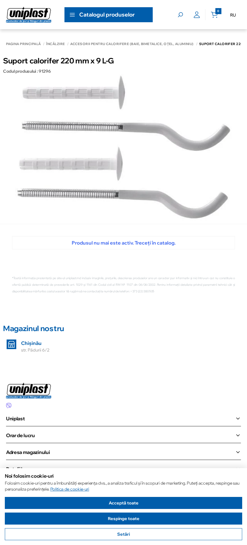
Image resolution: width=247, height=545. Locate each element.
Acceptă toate (124, 503)
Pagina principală (23, 44)
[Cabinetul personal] (197, 14)
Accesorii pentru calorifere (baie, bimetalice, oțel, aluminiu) (131, 44)
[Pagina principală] (28, 14)
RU (233, 15)
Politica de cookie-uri (69, 489)
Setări (123, 534)
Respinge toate (123, 518)
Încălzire (55, 44)
